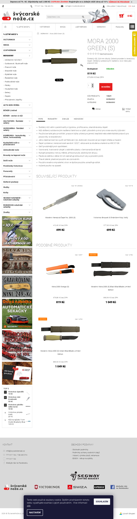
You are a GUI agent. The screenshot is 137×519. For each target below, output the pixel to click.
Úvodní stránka (7, 26)
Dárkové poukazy (10, 182)
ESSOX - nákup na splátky (83, 458)
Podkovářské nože (12, 82)
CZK (130, 6)
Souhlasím (102, 501)
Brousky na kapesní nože (14, 155)
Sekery (7, 92)
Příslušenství (9, 176)
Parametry (52, 119)
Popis (40, 119)
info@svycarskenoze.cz (15, 451)
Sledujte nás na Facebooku (17, 463)
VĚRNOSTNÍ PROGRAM (119, 2)
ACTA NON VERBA (11, 105)
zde (28, 505)
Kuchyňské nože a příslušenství (11, 144)
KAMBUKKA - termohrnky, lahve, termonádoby (14, 136)
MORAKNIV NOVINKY (13, 60)
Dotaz (98, 109)
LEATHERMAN (81, 27)
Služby (6, 187)
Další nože (8, 160)
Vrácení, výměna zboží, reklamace (86, 455)
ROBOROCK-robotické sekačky (13, 206)
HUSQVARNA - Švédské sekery (13, 129)
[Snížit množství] (92, 86)
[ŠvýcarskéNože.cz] (24, 15)
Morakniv (110, 99)
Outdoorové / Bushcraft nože (16, 64)
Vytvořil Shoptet (129, 514)
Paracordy (120, 27)
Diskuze (65, 119)
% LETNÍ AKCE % (23, 27)
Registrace (121, 6)
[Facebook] (3, 6)
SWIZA (63, 27)
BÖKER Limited (10, 110)
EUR (133, 6)
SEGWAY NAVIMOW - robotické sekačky (12, 199)
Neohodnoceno (106, 54)
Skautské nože (10, 71)
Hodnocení (78, 119)
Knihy (5, 192)
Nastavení (35, 512)
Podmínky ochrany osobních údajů (86, 453)
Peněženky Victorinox (13, 166)
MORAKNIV (101, 27)
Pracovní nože (10, 67)
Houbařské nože (11, 89)
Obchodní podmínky (80, 450)
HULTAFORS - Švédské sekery (13, 122)
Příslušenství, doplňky (13, 100)
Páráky (7, 85)
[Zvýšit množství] (92, 84)
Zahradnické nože (11, 150)
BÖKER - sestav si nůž (13, 116)
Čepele (7, 96)
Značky (6, 212)
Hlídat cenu (128, 110)
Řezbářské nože (11, 78)
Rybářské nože (10, 74)
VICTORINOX (45, 27)
